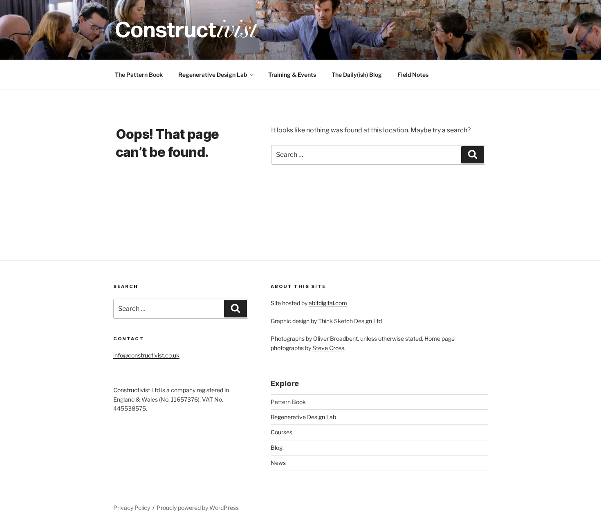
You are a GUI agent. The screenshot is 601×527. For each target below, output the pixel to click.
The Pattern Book (139, 74)
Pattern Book (288, 401)
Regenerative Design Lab (212, 74)
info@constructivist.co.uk (146, 355)
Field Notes (412, 74)
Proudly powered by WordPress (198, 507)
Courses (281, 432)
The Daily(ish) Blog (357, 74)
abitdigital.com (328, 302)
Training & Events (292, 74)
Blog (277, 447)
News (278, 462)
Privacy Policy (131, 507)
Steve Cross (328, 347)
